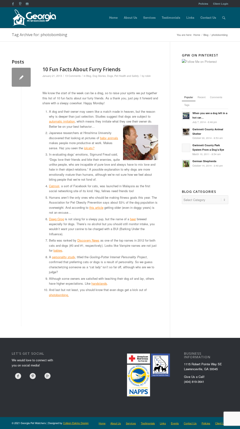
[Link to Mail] (27, 3)
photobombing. (59, 295)
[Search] (223, 17)
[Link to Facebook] (13, 3)
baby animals (109, 138)
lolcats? (89, 148)
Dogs (110, 76)
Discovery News (88, 240)
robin (148, 76)
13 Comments (73, 76)
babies (57, 250)
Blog (88, 76)
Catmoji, (54, 186)
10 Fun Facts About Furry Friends (81, 69)
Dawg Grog (56, 219)
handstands (99, 283)
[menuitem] (203, 3)
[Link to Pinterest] (20, 3)
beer (133, 219)
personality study (63, 257)
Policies (203, 3)
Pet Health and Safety (126, 76)
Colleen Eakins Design (76, 423)
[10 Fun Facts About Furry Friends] (21, 77)
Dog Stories (99, 76)
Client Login (220, 3)
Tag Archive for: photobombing (39, 34)
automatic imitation (62, 121)
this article (96, 207)
